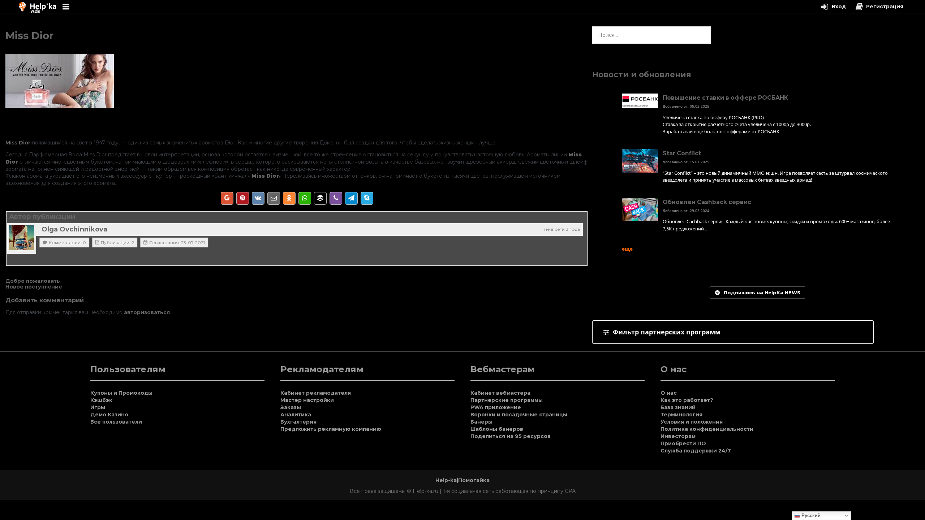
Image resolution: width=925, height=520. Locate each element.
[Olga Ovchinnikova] (21, 237)
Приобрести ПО (683, 443)
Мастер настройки (307, 400)
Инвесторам (678, 436)
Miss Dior (17, 142)
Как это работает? (687, 400)
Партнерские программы (506, 400)
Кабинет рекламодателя (315, 393)
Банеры (481, 422)
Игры (97, 407)
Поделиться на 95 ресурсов (510, 436)
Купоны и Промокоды (121, 393)
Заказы (290, 407)
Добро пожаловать (32, 281)
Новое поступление (33, 286)
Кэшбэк (101, 400)
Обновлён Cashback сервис (707, 202)
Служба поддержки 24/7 (696, 450)
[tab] (733, 332)
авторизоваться (147, 312)
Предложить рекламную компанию (330, 429)
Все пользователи (116, 422)
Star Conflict (682, 153)
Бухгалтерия (298, 422)
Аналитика (295, 414)
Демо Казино (109, 414)
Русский (810, 515)
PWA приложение (495, 407)
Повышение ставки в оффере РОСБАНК (725, 97)
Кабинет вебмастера (500, 393)
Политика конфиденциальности (707, 429)
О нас (669, 393)
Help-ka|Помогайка (462, 480)
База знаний (678, 407)
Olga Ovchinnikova (74, 229)
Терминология (681, 414)
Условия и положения (692, 422)
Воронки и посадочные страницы (518, 414)
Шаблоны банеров (496, 429)
